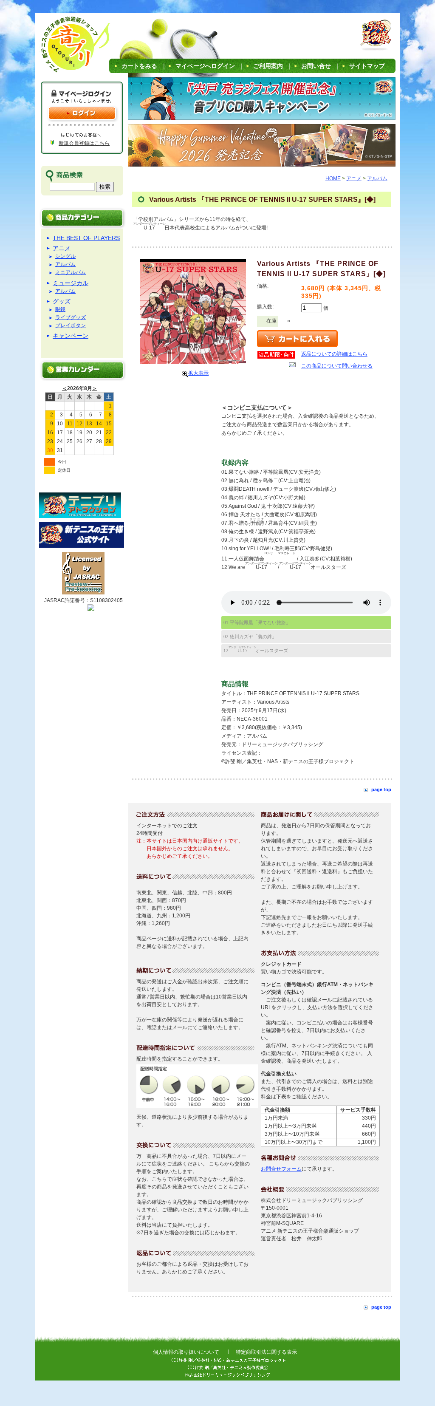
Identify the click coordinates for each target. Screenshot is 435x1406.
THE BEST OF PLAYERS (86, 238)
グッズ (62, 301)
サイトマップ (367, 65)
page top (381, 789)
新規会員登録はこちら (84, 143)
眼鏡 (60, 309)
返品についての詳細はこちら (334, 354)
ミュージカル (70, 283)
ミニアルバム (70, 272)
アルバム (65, 264)
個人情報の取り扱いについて (186, 1352)
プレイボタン (70, 325)
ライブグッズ (70, 317)
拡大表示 (198, 373)
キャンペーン (70, 336)
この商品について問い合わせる (337, 366)
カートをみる (139, 65)
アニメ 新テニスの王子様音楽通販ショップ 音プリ (64, 46)
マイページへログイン (205, 65)
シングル (65, 256)
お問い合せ (316, 65)
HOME (333, 178)
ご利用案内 (268, 65)
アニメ (62, 248)
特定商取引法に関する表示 (266, 1352)
